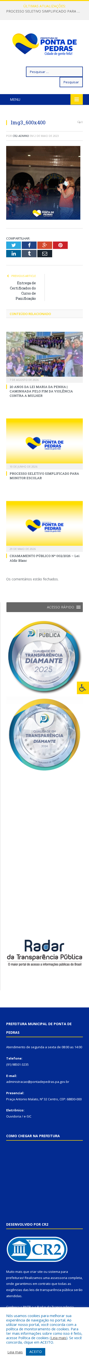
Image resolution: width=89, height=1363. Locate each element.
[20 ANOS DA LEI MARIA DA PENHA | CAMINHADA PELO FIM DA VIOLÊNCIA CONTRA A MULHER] (44, 357)
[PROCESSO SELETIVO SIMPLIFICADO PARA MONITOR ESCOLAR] (44, 443)
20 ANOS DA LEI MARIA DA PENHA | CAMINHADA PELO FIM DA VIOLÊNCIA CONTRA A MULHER (41, 391)
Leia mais (58, 1337)
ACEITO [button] (35, 1351)
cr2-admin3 (21, 136)
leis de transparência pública (51, 1290)
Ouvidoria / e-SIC (18, 1116)
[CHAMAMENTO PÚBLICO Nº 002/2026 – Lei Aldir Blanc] (44, 526)
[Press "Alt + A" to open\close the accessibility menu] (83, 688)
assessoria (58, 1278)
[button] (60, 607)
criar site (36, 1271)
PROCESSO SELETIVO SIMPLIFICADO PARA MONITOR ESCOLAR (45, 11)
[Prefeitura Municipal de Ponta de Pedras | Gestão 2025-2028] (44, 44)
